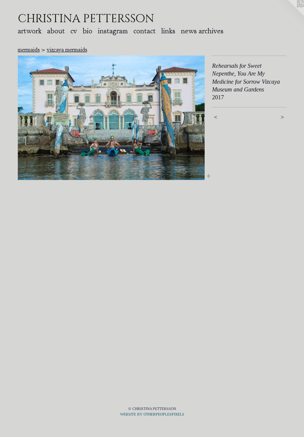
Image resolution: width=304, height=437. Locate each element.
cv (73, 31)
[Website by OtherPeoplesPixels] (289, 15)
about (56, 31)
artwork (30, 31)
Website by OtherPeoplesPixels (152, 414)
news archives (202, 31)
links (168, 31)
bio (87, 31)
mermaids (29, 49)
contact (144, 31)
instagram (113, 31)
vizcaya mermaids (67, 49)
